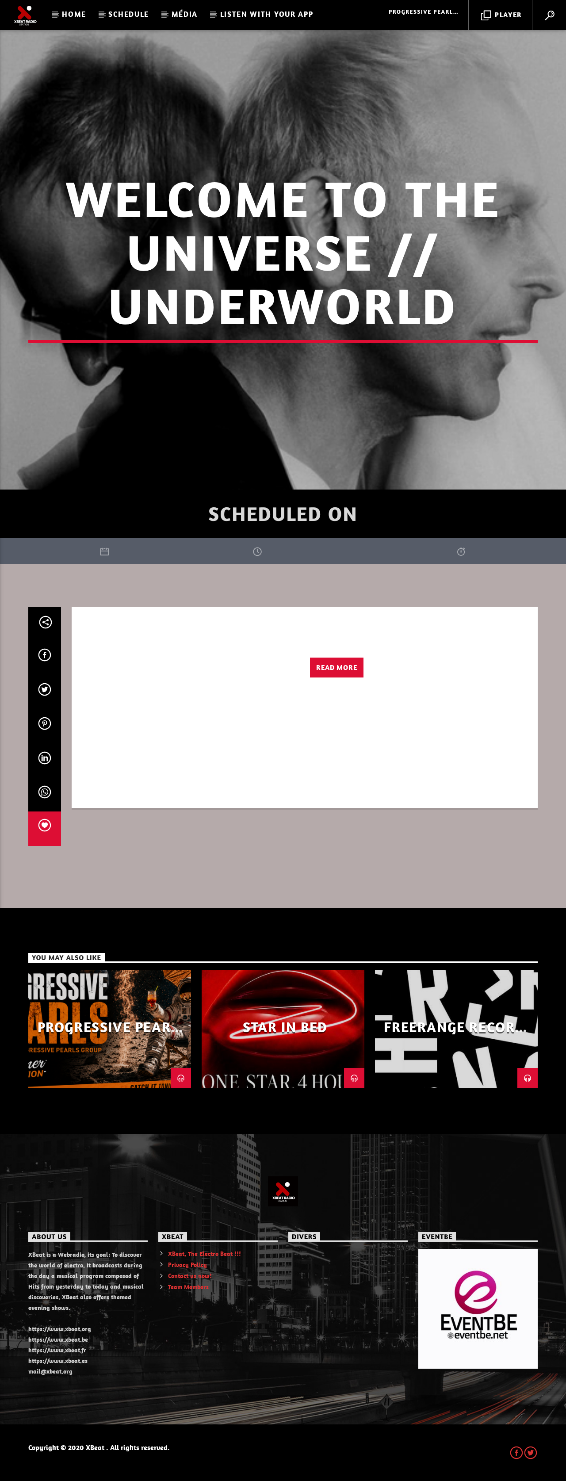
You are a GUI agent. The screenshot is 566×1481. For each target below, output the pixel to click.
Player (507, 14)
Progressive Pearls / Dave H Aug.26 (112, 1034)
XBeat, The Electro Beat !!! (204, 1254)
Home (74, 14)
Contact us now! (190, 1276)
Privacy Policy (187, 1265)
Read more (336, 667)
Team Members (188, 1287)
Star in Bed (285, 1027)
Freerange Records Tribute (458, 1034)
